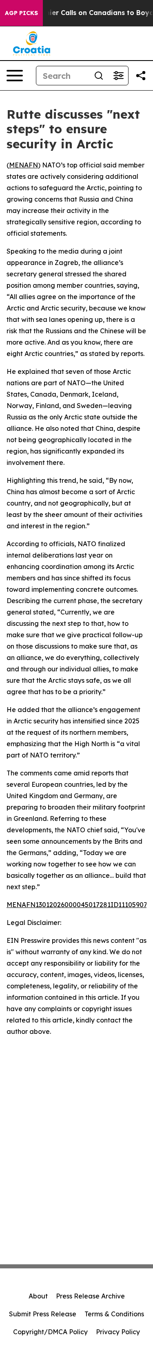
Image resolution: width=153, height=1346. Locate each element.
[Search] (99, 75)
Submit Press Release (42, 1314)
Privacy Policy (118, 1332)
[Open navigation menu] (15, 75)
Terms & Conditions (114, 1314)
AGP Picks (21, 13)
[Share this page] (140, 75)
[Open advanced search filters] (118, 75)
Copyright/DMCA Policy (50, 1332)
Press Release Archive (90, 1296)
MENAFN (23, 165)
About (38, 1296)
